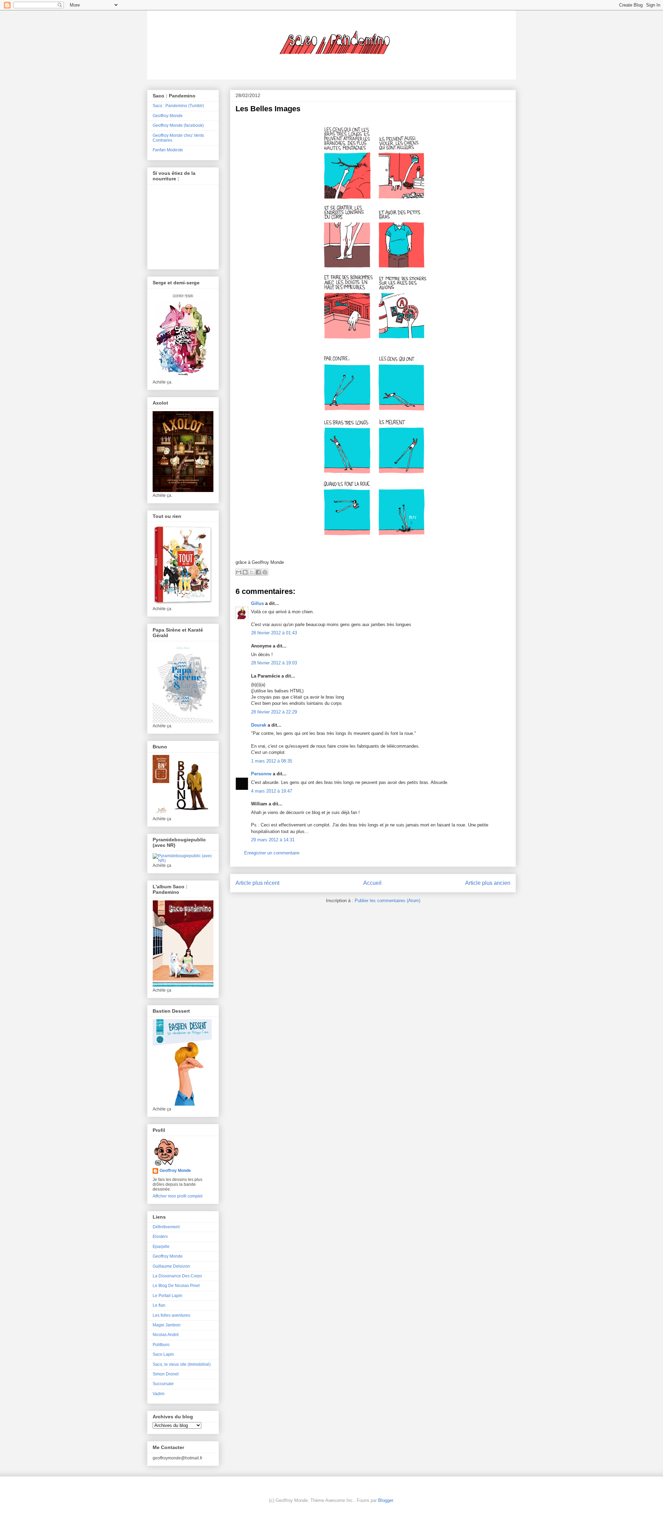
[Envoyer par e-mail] (238, 572)
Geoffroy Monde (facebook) (178, 125)
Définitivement (166, 1226)
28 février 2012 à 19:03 (274, 662)
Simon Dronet (166, 1374)
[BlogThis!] (245, 572)
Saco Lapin (163, 1354)
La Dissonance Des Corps (177, 1276)
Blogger (385, 1500)
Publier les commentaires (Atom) (387, 900)
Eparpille (161, 1246)
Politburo (161, 1344)
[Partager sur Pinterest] (264, 572)
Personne (261, 773)
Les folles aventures (171, 1315)
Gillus (257, 603)
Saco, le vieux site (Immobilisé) (182, 1364)
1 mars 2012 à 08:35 (271, 761)
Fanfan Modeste (168, 150)
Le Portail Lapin (167, 1295)
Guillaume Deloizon (171, 1266)
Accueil (372, 883)
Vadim (158, 1393)
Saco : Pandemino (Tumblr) (178, 105)
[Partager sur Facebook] (258, 572)
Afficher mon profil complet (177, 1196)
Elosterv (160, 1236)
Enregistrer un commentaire (271, 852)
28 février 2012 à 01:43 (274, 632)
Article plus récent (257, 883)
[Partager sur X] (251, 572)
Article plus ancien (487, 883)
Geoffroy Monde (168, 115)
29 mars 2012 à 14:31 (273, 839)
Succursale (163, 1383)
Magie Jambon (167, 1325)
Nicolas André (166, 1334)
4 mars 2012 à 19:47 (271, 791)
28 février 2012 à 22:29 (274, 712)
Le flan (159, 1305)
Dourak (258, 725)
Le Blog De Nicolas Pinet (176, 1285)
